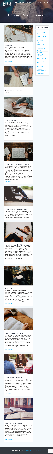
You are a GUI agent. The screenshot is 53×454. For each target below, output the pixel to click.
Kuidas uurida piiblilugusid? (14, 377)
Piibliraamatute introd (42, 2)
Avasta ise (8, 46)
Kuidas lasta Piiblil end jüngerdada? (17, 209)
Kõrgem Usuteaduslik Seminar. (32, 450)
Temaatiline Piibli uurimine (14, 333)
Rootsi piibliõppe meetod (13, 91)
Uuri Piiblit (29, 2)
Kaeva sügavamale (11, 120)
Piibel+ (49, 6)
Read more (8, 61)
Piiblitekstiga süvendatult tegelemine (18, 164)
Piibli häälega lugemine (13, 289)
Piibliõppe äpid (40, 73)
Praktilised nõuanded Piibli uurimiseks (18, 245)
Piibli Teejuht (19, 2)
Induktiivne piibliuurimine (13, 423)
